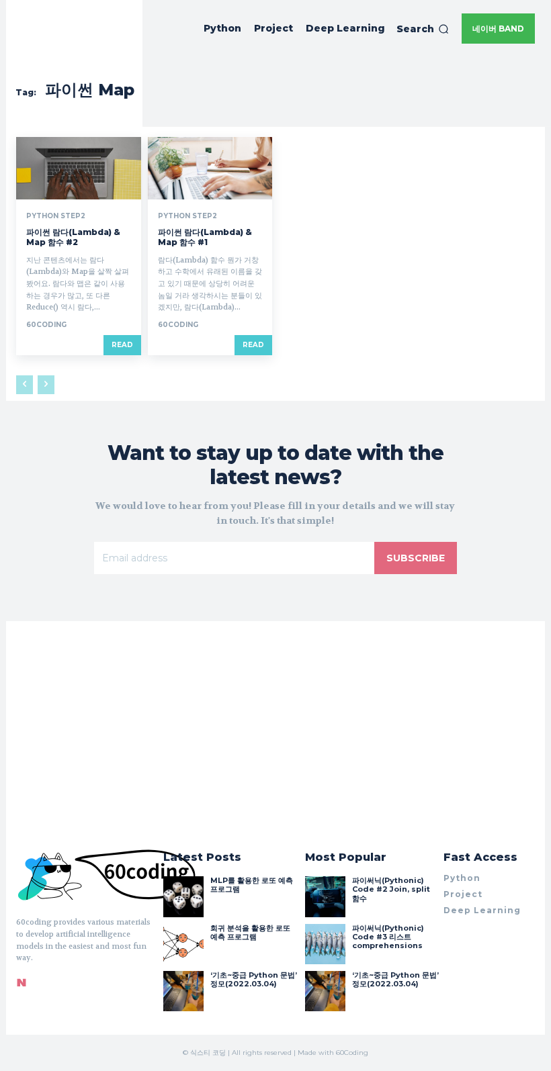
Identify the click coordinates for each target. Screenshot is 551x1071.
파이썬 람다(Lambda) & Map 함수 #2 (73, 237)
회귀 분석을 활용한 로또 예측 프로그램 (250, 932)
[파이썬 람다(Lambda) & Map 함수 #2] (78, 168)
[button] (422, 29)
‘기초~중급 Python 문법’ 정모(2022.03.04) (253, 979)
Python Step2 (55, 216)
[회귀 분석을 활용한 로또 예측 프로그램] (183, 944)
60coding (46, 324)
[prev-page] (24, 384)
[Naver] (21, 983)
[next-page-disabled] (46, 384)
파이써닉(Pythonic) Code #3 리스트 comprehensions (388, 936)
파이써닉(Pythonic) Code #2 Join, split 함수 (391, 889)
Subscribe (415, 558)
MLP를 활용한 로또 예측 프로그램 (251, 885)
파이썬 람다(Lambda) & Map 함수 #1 (205, 237)
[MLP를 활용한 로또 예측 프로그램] (183, 896)
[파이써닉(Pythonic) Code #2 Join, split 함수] (325, 896)
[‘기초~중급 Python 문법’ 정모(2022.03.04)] (183, 991)
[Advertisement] (275, 725)
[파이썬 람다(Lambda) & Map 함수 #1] (210, 168)
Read (122, 344)
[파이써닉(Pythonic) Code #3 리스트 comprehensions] (325, 944)
